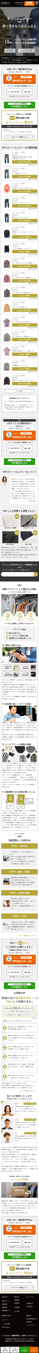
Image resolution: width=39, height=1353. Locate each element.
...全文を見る (32, 501)
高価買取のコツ (6, 1310)
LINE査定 (24, 1350)
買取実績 (5, 1350)
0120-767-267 (20, 3)
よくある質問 (6, 1324)
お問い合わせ (6, 1327)
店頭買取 (16, 1303)
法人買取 (16, 1311)
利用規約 (29, 1322)
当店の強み (29, 1306)
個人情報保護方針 (31, 1319)
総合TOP (4, 1297)
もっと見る (19, 391)
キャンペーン (30, 1297)
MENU (36, 4)
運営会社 (29, 1315)
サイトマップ (30, 1325)
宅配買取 (16, 1300)
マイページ (5, 1320)
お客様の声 (29, 1303)
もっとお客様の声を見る (27, 1091)
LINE (29, 92)
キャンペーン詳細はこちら (19, 137)
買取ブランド (6, 1301)
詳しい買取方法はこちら (27, 935)
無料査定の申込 (29, 3)
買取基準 (4, 1307)
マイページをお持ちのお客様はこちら (19, 86)
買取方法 (15, 1350)
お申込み (34, 1350)
